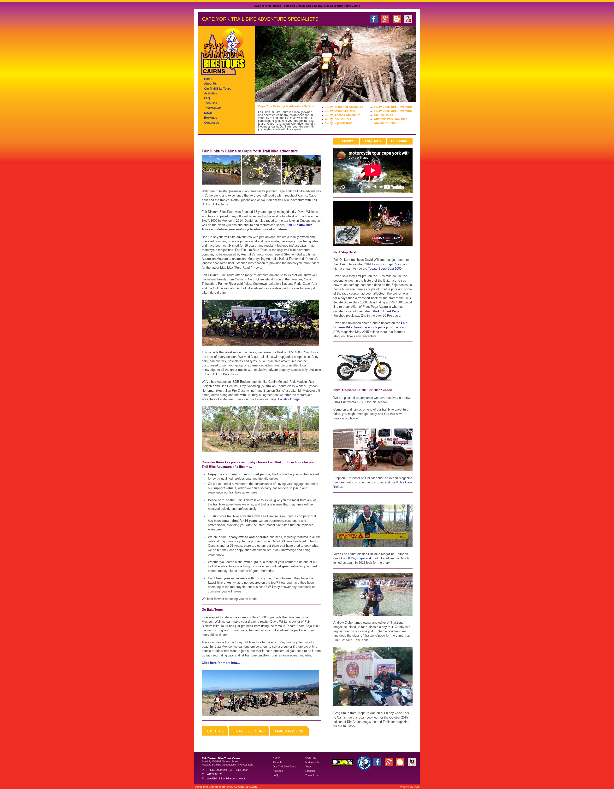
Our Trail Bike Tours (217, 88)
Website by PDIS (410, 786)
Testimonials (212, 108)
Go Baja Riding (391, 264)
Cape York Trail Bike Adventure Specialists (260, 19)
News (208, 113)
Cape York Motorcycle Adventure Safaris (286, 106)
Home (208, 79)
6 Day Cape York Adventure (393, 107)
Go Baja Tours (383, 115)
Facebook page (289, 399)
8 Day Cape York (360, 558)
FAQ (207, 98)
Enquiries (373, 141)
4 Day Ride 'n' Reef (338, 119)
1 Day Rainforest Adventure (344, 107)
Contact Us (211, 122)
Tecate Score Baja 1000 (384, 268)
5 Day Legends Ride (338, 123)
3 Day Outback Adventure (342, 115)
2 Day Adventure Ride (340, 111)
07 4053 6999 (214, 769)
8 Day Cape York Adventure (393, 111)
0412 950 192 (214, 774)
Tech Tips (210, 103)
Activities (210, 93)
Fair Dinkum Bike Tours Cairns (221, 758)
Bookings (210, 117)
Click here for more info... (221, 663)
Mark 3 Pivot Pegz (385, 311)
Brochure (399, 141)
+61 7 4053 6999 (238, 769)
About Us (210, 83)
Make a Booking (289, 731)
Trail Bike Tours (249, 731)
